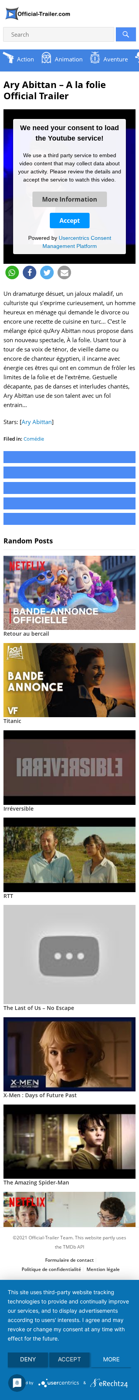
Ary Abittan (37, 422)
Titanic (12, 721)
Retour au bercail (26, 633)
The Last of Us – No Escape (38, 1007)
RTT (8, 895)
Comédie (34, 438)
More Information (69, 199)
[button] (12, 272)
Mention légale (103, 1269)
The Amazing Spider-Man (36, 1182)
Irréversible (18, 808)
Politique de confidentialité (51, 1269)
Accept (69, 220)
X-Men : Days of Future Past (40, 1095)
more (111, 1359)
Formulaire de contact (69, 1260)
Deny (28, 1359)
